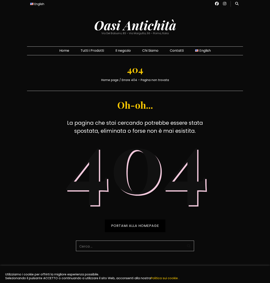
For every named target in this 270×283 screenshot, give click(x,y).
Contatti (177, 50)
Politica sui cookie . (165, 278)
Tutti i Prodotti (92, 50)
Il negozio (123, 50)
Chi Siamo (150, 50)
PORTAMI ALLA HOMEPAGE (135, 225)
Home (64, 50)
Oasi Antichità (135, 24)
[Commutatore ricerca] (237, 4)
